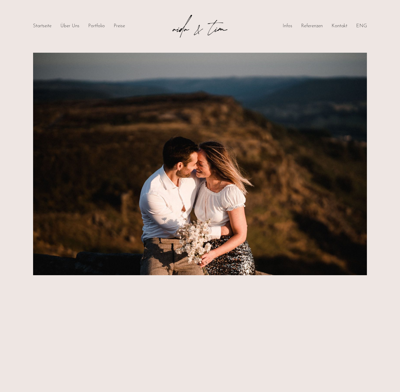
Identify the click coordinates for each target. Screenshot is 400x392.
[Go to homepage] (200, 26)
